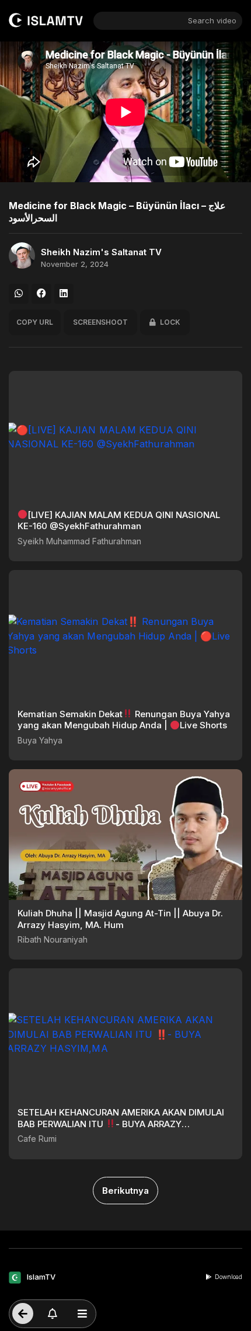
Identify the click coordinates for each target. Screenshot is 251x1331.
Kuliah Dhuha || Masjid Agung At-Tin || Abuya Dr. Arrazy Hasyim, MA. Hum (120, 919)
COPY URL (34, 322)
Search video (212, 20)
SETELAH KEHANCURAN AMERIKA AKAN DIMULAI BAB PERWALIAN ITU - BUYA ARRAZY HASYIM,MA (121, 1124)
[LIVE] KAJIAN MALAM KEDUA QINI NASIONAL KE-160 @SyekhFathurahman (119, 520)
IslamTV (41, 1276)
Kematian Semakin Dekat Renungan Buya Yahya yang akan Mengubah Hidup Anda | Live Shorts (124, 719)
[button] (19, 294)
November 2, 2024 (75, 264)
